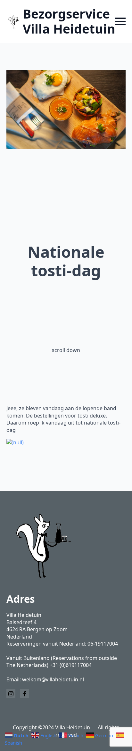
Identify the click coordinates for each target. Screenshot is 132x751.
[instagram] (10, 693)
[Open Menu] (120, 21)
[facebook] (24, 693)
